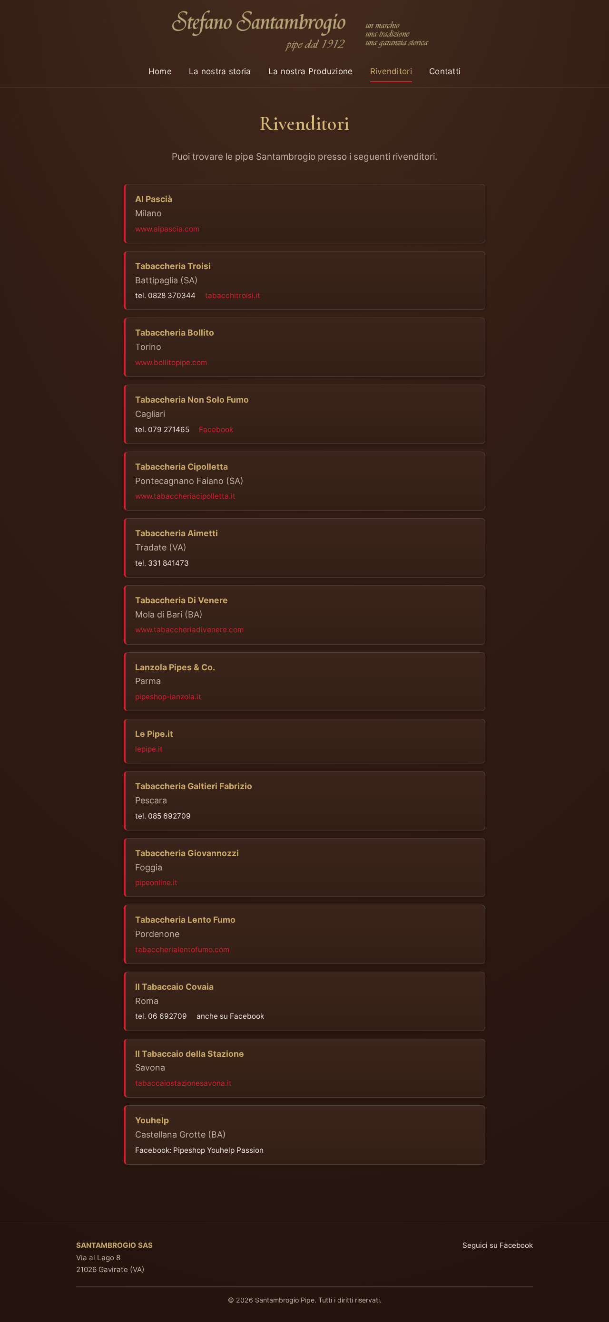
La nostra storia (220, 71)
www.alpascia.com (167, 228)
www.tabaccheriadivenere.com (189, 629)
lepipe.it (149, 748)
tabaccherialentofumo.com (182, 949)
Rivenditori (391, 71)
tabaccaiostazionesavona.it (183, 1083)
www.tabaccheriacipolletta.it (185, 496)
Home (160, 71)
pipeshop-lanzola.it (168, 696)
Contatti (445, 71)
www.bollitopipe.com (171, 362)
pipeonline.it (156, 882)
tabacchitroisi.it (232, 295)
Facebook (216, 429)
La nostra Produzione (310, 71)
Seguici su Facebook (497, 1245)
